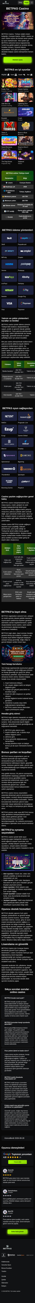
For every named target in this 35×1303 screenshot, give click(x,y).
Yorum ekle (17, 1162)
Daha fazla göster (17, 1231)
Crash (20, 74)
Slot (28, 74)
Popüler (4, 74)
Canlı (12, 74)
